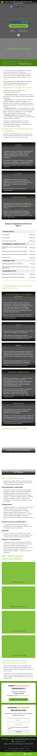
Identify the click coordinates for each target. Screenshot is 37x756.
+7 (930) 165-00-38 (15, 22)
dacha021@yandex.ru (24, 695)
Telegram (28, 754)
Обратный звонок (18, 26)
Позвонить (9, 754)
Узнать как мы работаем (18, 699)
